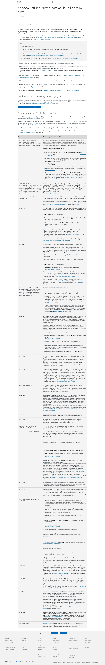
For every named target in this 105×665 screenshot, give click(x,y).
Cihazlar (41, 2)
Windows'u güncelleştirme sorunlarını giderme (63, 37)
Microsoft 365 (25, 2)
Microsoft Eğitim (40, 640)
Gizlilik (64, 662)
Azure (53, 645)
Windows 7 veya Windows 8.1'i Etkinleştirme (68, 90)
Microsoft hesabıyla (50, 170)
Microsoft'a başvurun (57, 662)
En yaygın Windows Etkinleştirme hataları (39, 103)
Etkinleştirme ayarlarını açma (50, 193)
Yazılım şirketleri (72, 655)
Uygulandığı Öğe (22, 16)
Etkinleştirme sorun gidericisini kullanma (65, 276)
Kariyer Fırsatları (88, 640)
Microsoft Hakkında (88, 642)
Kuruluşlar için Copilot (9, 640)
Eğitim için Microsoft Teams (42, 645)
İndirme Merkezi (25, 642)
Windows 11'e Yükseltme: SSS (42, 39)
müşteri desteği (58, 311)
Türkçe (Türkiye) (10, 661)
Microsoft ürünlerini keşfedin (10, 647)
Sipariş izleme (24, 649)
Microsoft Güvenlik (55, 642)
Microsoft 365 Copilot (56, 654)
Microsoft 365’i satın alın (58, 2)
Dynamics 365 (54, 647)
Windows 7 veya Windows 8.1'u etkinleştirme (60, 280)
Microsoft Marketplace (73, 650)
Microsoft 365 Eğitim (41, 647)
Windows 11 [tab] (22, 25)
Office (31, 2)
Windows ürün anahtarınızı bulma (50, 35)
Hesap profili (24, 640)
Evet (55, 633)
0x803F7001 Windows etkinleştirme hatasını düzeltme (56, 240)
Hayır (63, 633)
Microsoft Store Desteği (26, 645)
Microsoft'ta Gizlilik (88, 645)
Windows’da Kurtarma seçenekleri (61, 573)
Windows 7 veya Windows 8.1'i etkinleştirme (68, 58)
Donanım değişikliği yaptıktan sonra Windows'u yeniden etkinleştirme (46, 55)
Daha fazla (48, 2)
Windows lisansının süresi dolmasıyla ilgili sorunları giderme (63, 203)
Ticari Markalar (77, 662)
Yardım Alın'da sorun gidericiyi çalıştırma (30, 107)
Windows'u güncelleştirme (47, 70)
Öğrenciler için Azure (41, 656)
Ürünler (35, 2)
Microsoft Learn (72, 642)
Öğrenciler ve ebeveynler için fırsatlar (44, 654)
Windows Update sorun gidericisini (53, 616)
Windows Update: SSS (43, 37)
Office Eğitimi (40, 649)
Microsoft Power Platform (73, 653)
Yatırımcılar (87, 647)
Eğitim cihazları (40, 642)
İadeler (23, 647)
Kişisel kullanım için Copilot (10, 642)
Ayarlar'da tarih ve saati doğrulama (51, 543)
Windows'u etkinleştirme (29, 51)
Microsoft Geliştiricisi (73, 640)
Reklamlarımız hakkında (86, 662)
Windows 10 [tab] (31, 25)
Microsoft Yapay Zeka (56, 640)
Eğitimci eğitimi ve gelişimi (42, 651)
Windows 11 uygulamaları (9, 649)
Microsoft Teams (55, 656)
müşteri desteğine (35, 87)
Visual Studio (71, 657)
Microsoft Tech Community (73, 648)
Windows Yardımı (47, 623)
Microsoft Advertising (56, 651)
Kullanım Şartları (70, 662)
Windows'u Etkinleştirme (48, 90)
